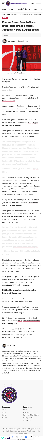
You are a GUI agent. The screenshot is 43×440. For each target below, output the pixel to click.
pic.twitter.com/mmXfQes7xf (15, 164)
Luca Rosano (11, 41)
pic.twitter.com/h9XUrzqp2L (25, 246)
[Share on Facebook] (12, 436)
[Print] (26, 436)
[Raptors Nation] (16, 3)
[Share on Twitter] (17, 436)
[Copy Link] (21, 436)
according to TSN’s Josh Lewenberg (15, 285)
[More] (30, 436)
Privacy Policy (23, 433)
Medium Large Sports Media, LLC (17, 429)
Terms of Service (35, 431)
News (5, 17)
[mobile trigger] (4, 3)
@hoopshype (32, 148)
